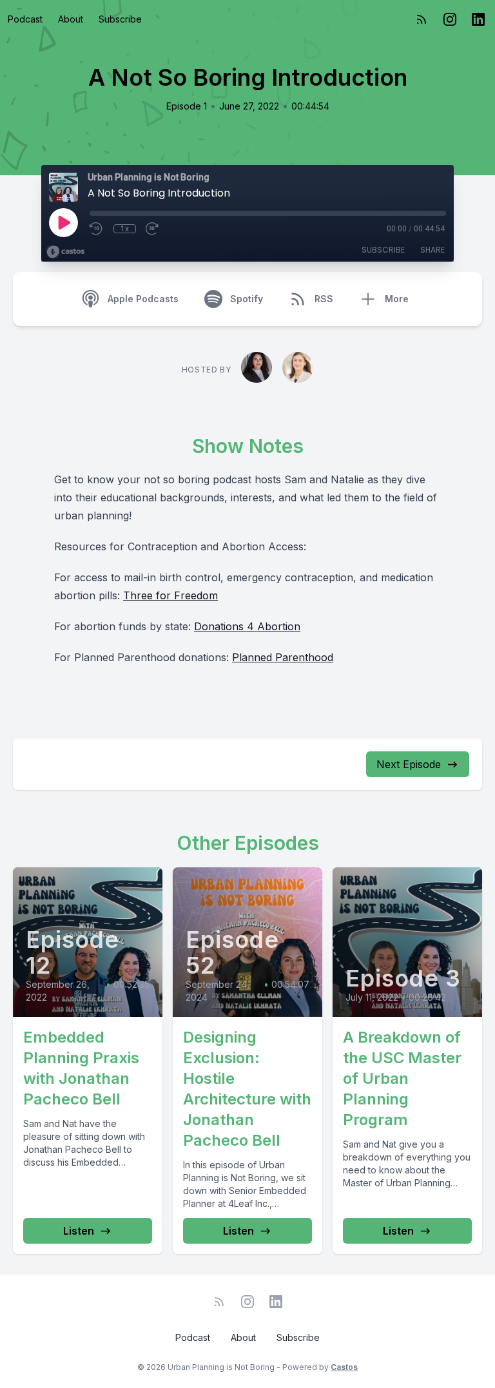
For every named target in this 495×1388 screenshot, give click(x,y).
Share (432, 249)
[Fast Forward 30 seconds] (153, 229)
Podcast (25, 19)
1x (125, 228)
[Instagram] (449, 19)
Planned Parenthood (282, 657)
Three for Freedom (170, 595)
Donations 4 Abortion (247, 626)
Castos (344, 1367)
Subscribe (120, 19)
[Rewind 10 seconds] (97, 229)
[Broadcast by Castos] (65, 252)
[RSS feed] (421, 19)
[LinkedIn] (478, 19)
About (70, 19)
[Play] (63, 222)
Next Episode (408, 764)
